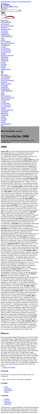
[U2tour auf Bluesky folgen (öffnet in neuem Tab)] (7, 5)
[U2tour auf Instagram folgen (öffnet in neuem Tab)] (3, 5)
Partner (6, 392)
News (6, 20)
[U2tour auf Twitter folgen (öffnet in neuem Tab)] (2, 5)
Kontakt (6, 399)
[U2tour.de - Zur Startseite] (8, 18)
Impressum (7, 404)
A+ (5, 15)
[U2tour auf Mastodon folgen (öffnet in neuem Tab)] (9, 5)
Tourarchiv (7, 388)
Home (2, 20)
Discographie (8, 390)
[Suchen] (19, 11)
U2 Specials (4, 45)
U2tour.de (4, 60)
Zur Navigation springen (24, 1)
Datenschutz (8, 402)
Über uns (7, 401)
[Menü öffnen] (2, 73)
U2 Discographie (5, 36)
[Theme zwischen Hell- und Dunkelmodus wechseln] (3, 13)
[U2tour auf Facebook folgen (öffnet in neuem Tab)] (5, 5)
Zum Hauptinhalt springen (9, 1)
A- (2, 15)
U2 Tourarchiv (5, 22)
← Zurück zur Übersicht (8, 367)
